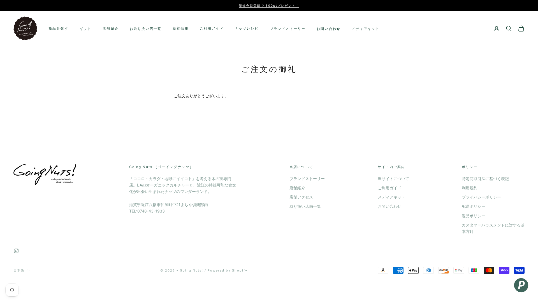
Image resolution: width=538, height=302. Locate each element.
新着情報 (181, 28)
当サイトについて (393, 178)
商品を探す (58, 28)
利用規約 (469, 187)
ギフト (85, 29)
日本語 (18, 270)
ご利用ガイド (212, 28)
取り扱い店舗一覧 (305, 206)
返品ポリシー (473, 215)
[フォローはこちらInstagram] (16, 251)
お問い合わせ (328, 29)
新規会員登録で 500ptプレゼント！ (269, 6)
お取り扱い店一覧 (145, 29)
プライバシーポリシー (481, 197)
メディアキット (365, 29)
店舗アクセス (301, 197)
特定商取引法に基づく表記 (485, 178)
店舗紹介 (111, 28)
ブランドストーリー (287, 29)
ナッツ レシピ (247, 28)
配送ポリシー (473, 206)
